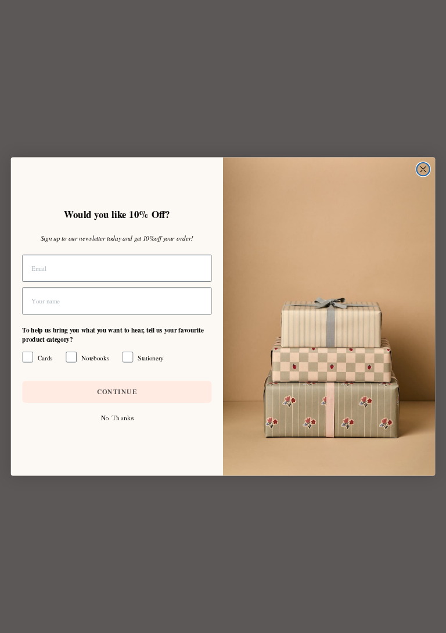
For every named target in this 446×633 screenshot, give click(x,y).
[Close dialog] (422, 169)
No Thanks (116, 417)
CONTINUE (117, 391)
